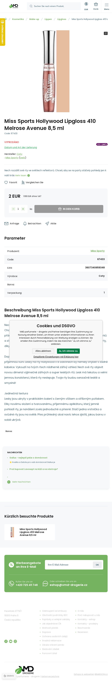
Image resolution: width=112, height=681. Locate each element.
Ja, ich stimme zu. (68, 351)
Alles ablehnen (43, 351)
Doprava (46, 632)
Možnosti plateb (50, 627)
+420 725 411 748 (27, 585)
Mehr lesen (20, 175)
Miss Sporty (12, 157)
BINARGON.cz (101, 674)
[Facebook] (6, 641)
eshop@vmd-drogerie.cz (68, 585)
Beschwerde (84, 627)
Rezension (83, 632)
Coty (19, 154)
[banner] (13, 6)
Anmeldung (97, 564)
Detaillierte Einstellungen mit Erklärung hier (56, 357)
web (22, 157)
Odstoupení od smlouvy (54, 610)
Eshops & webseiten (84, 674)
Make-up (34, 19)
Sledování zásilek (50, 649)
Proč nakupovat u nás (89, 615)
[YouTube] (10, 641)
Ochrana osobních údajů (55, 636)
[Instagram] (15, 641)
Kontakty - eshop (86, 619)
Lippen (48, 19)
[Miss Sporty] (102, 149)
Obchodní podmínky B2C (55, 615)
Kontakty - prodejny (88, 623)
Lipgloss (61, 19)
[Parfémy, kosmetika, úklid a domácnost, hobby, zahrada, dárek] (5, 19)
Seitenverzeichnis (50, 676)
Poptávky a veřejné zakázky (56, 619)
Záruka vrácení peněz (53, 644)
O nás (81, 610)
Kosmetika (18, 19)
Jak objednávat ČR (51, 623)
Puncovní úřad (49, 653)
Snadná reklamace (51, 640)
